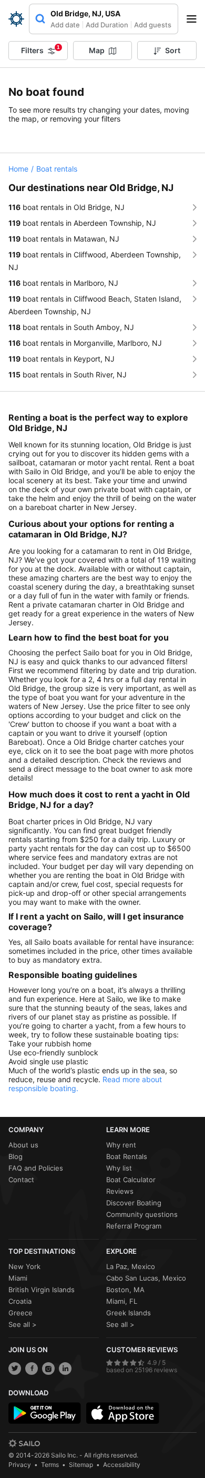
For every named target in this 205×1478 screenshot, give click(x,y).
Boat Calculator (131, 1179)
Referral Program (133, 1226)
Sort (172, 50)
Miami (17, 1278)
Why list (119, 1168)
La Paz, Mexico (130, 1266)
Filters (40, 49)
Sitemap (81, 1465)
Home (18, 168)
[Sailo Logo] (16, 19)
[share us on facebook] (31, 1368)
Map (97, 50)
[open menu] (195, 18)
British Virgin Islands (41, 1289)
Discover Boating (133, 1203)
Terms (50, 1465)
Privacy (19, 1465)
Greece (20, 1313)
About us (23, 1145)
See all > (22, 1324)
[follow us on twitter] (14, 1368)
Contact (21, 1179)
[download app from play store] (44, 1413)
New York (24, 1266)
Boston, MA (125, 1289)
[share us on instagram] (48, 1368)
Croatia (20, 1301)
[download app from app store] (122, 1413)
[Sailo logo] (24, 1443)
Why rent (121, 1145)
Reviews (120, 1191)
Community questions (142, 1214)
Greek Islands (128, 1313)
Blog (15, 1156)
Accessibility (121, 1465)
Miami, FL (121, 1301)
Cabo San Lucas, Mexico (146, 1278)
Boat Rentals (126, 1156)
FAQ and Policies (35, 1168)
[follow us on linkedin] (65, 1368)
